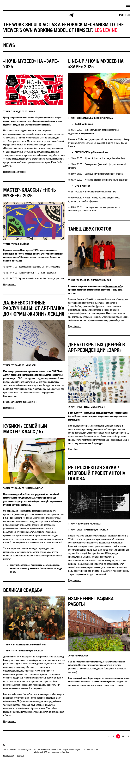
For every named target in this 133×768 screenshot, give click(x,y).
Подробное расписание (14, 171)
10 (118, 736)
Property (20, 755)
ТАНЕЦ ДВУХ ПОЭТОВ (89, 228)
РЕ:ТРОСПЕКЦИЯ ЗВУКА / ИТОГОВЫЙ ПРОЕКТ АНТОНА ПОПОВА (96, 473)
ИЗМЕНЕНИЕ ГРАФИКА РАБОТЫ (91, 601)
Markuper (11, 761)
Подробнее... (9, 284)
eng (127, 15)
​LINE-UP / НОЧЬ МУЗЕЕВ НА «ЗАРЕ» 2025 (96, 64)
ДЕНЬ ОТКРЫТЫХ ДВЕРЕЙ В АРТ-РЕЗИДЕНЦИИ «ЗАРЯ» (96, 347)
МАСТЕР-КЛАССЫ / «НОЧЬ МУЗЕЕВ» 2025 (29, 192)
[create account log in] (21, 15)
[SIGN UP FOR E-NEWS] (9, 15)
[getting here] (33, 15)
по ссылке (17, 260)
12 (128, 736)
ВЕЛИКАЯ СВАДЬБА (22, 590)
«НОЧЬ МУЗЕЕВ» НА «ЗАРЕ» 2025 (31, 64)
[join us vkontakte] (46, 15)
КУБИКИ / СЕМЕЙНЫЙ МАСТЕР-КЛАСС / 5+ (25, 429)
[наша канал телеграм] (71, 15)
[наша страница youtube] (59, 15)
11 (123, 736)
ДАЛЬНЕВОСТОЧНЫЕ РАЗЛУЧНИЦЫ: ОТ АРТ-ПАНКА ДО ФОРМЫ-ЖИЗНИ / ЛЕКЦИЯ (33, 308)
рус (121, 15)
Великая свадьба (113, 286)
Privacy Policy (8, 755)
